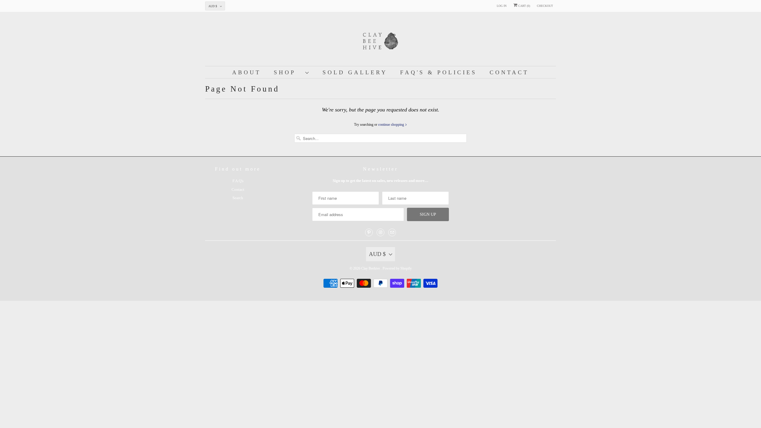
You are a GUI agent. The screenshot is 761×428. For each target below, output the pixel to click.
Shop (288, 72)
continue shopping (391, 124)
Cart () (523, 5)
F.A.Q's (237, 181)
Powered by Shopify (397, 268)
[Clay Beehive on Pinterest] (369, 232)
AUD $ (212, 6)
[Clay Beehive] (380, 40)
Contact (509, 72)
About (246, 72)
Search (237, 198)
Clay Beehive (371, 268)
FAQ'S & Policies (438, 72)
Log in (502, 5)
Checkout (545, 5)
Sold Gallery (355, 72)
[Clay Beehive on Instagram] (380, 232)
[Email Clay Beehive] (392, 232)
